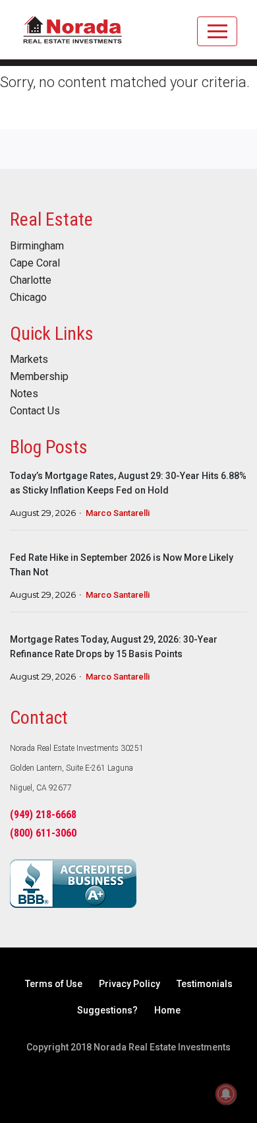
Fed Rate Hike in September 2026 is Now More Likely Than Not (121, 564)
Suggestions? (107, 1010)
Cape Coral (35, 263)
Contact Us (35, 411)
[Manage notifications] (226, 1094)
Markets (29, 359)
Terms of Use (53, 984)
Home (167, 1010)
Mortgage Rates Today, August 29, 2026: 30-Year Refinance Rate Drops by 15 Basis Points (113, 646)
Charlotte (30, 280)
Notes (24, 394)
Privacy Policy (129, 984)
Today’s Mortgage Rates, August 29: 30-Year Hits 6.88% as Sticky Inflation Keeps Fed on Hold (128, 483)
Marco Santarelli (118, 513)
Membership (39, 376)
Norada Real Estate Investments (72, 36)
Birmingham (37, 246)
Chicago (28, 297)
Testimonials (205, 984)
